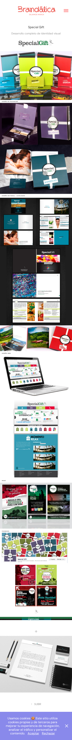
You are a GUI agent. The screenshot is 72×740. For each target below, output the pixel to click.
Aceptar (33, 733)
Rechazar (48, 733)
